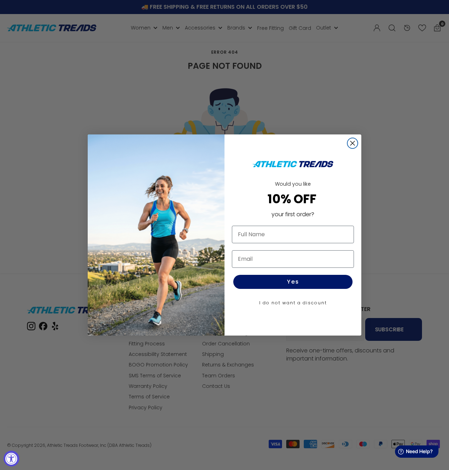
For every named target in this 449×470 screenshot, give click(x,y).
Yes (293, 282)
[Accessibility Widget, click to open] (11, 458)
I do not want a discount (293, 303)
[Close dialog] (352, 143)
